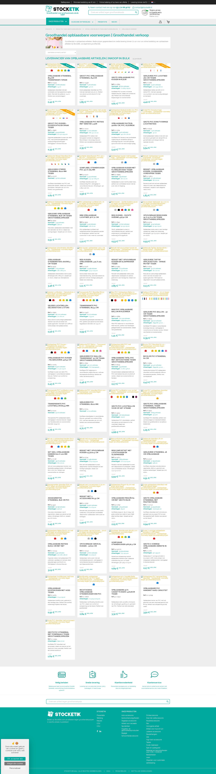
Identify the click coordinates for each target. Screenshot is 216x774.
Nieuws (99, 721)
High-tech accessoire (154, 739)
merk (148, 757)
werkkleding (150, 763)
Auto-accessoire (127, 715)
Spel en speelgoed (153, 748)
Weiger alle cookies (15, 763)
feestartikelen (151, 755)
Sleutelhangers (151, 734)
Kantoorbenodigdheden (130, 718)
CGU (98, 726)
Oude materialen (152, 745)
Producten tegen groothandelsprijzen (68, 29)
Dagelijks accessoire (129, 721)
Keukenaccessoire (153, 721)
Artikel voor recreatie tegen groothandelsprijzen (101, 29)
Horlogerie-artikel (152, 726)
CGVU (108, 771)
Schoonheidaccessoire (130, 736)
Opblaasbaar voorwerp (129, 29)
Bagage (124, 733)
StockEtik (49, 29)
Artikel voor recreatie (129, 723)
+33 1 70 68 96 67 (123, 7)
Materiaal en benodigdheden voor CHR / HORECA (156, 751)
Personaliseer (14, 768)
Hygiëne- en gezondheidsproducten (130, 729)
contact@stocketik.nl (143, 7)
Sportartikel (126, 726)
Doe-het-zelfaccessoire (154, 718)
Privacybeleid (120, 771)
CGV (98, 723)
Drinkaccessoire (152, 715)
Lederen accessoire (153, 731)
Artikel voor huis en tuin (154, 729)
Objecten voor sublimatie (155, 760)
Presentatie (101, 715)
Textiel (148, 742)
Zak (147, 737)
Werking (100, 718)
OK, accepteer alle (15, 759)
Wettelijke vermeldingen (141, 771)
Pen (147, 723)
